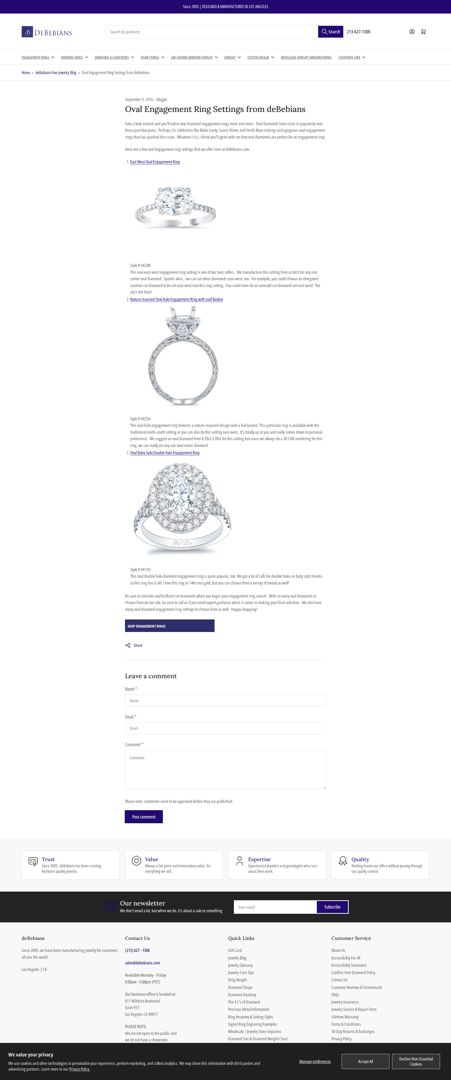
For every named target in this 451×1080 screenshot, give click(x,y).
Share (138, 645)
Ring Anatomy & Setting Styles (250, 1017)
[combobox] (224, 32)
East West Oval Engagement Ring (155, 162)
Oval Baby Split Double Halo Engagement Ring (165, 453)
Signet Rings (150, 57)
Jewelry (230, 57)
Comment (134, 744)
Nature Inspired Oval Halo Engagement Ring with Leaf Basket (176, 299)
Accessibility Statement (348, 965)
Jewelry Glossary (240, 965)
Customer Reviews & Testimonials (356, 987)
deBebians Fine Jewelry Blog (55, 72)
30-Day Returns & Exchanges (353, 1031)
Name (131, 689)
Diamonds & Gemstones (112, 57)
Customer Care (349, 57)
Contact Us (339, 980)
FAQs (335, 995)
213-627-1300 (358, 31)
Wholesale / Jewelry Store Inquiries (254, 1031)
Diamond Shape (240, 987)
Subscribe (332, 907)
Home (26, 72)
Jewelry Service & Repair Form (353, 1009)
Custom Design (258, 57)
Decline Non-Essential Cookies (416, 1061)
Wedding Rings (72, 57)
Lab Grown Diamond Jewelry (192, 57)
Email (131, 717)
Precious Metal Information (248, 1009)
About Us (338, 950)
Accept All (365, 1061)
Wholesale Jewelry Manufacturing (306, 57)
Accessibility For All (345, 958)
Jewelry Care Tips (241, 972)
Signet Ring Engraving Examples (252, 1024)
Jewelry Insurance (345, 1002)
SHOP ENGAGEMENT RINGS (146, 626)
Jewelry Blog (237, 958)
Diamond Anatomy (242, 995)
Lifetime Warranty (345, 1017)
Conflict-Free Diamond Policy (353, 972)
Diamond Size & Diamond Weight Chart (258, 1039)
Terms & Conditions (346, 1024)
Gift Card (235, 950)
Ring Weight (237, 980)
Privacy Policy (341, 1039)
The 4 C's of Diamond (244, 1002)
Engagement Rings (35, 57)
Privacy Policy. (79, 1069)
